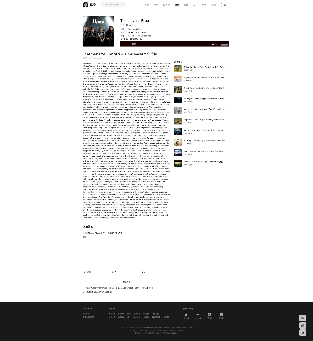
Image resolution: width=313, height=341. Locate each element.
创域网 (129, 314)
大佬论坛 (112, 317)
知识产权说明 (157, 330)
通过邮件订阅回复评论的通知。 (100, 292)
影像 (186, 5)
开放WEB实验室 (88, 317)
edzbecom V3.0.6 (155, 327)
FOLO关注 (140, 330)
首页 (147, 5)
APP (195, 5)
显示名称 (87, 272)
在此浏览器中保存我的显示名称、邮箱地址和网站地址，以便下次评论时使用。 (120, 288)
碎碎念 (166, 5)
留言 (214, 5)
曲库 (177, 5)
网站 (143, 272)
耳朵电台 (112, 314)
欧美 (144, 32)
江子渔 (146, 317)
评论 (85, 237)
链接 (204, 5)
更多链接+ (156, 314)
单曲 (138, 32)
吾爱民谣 (166, 317)
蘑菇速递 (137, 314)
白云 (128, 317)
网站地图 (148, 330)
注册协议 (165, 330)
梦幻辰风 (121, 317)
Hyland (129, 25)
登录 (225, 5)
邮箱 (114, 272)
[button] (302, 318)
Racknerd (171, 327)
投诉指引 (180, 330)
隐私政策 (173, 330)
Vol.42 (130, 32)
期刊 (156, 5)
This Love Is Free (135, 29)
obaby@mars (137, 317)
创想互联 (121, 314)
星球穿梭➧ (146, 314)
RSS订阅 (133, 330)
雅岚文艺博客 (156, 317)
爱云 (179, 327)
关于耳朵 (86, 314)
